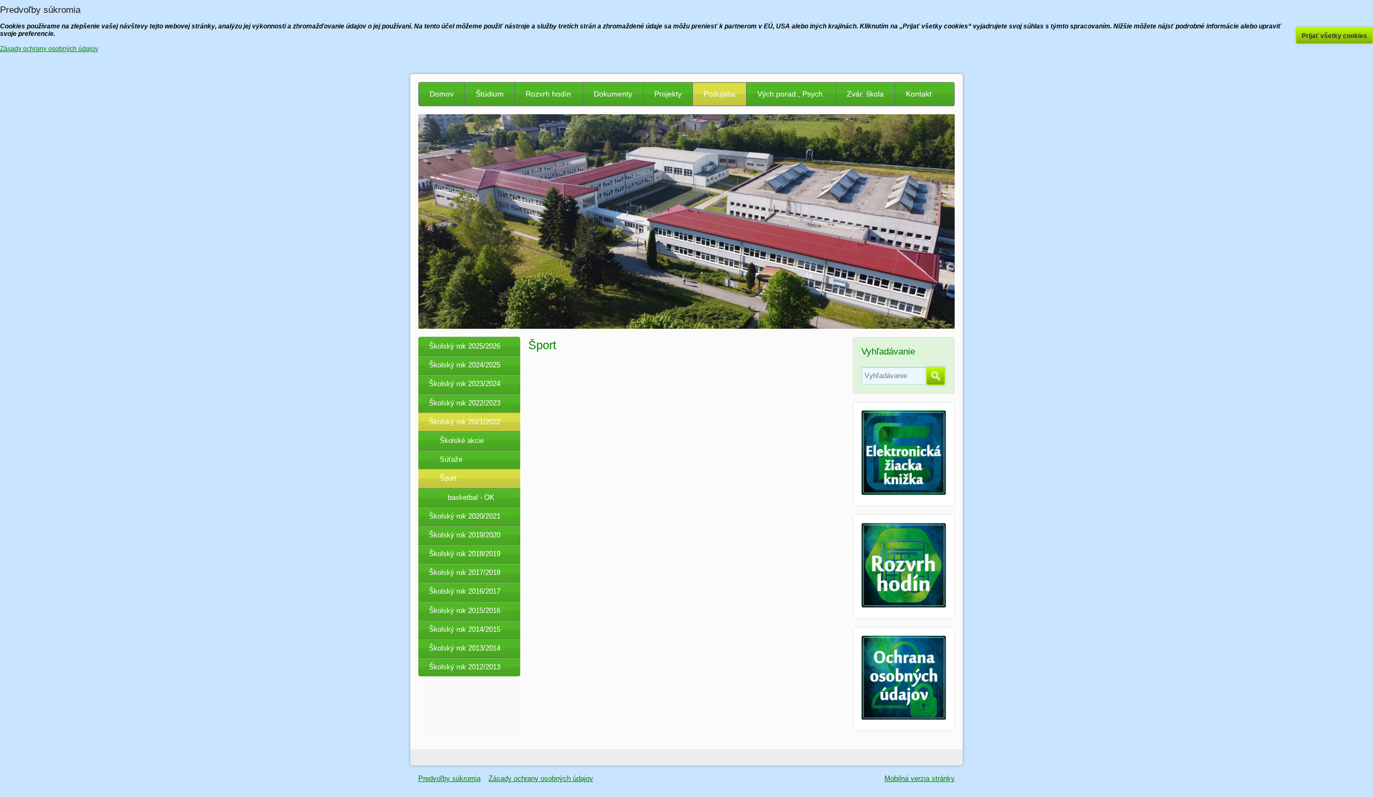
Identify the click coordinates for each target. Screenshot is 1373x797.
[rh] (903, 605)
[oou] (903, 717)
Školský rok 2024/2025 (464, 365)
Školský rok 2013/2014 (464, 648)
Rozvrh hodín (548, 94)
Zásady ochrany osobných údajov (541, 778)
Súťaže (451, 459)
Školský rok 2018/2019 (464, 554)
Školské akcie (462, 441)
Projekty (668, 94)
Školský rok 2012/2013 (464, 667)
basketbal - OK (471, 497)
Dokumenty (613, 94)
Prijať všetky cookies (1334, 36)
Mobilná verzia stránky (919, 778)
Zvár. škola (865, 94)
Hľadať (935, 376)
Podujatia (719, 94)
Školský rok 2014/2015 (464, 629)
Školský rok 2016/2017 (464, 591)
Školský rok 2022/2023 (464, 403)
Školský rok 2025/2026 (464, 346)
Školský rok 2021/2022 (464, 422)
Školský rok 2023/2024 (464, 384)
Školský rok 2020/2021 (464, 516)
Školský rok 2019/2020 (464, 535)
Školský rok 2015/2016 (464, 611)
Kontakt (919, 94)
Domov (442, 94)
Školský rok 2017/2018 (464, 573)
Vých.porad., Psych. (791, 94)
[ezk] (903, 493)
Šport (448, 478)
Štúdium (490, 94)
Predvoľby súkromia (449, 778)
